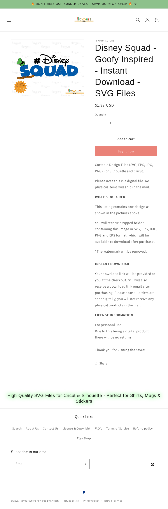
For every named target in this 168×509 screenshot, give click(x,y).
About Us (32, 428)
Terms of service (113, 500)
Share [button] (103, 363)
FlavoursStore (28, 500)
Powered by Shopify (48, 500)
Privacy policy (91, 500)
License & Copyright (76, 428)
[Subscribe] (84, 464)
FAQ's (98, 428)
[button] (9, 20)
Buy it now (126, 151)
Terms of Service (117, 428)
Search (17, 428)
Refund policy (143, 428)
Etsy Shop (84, 438)
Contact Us (50, 428)
